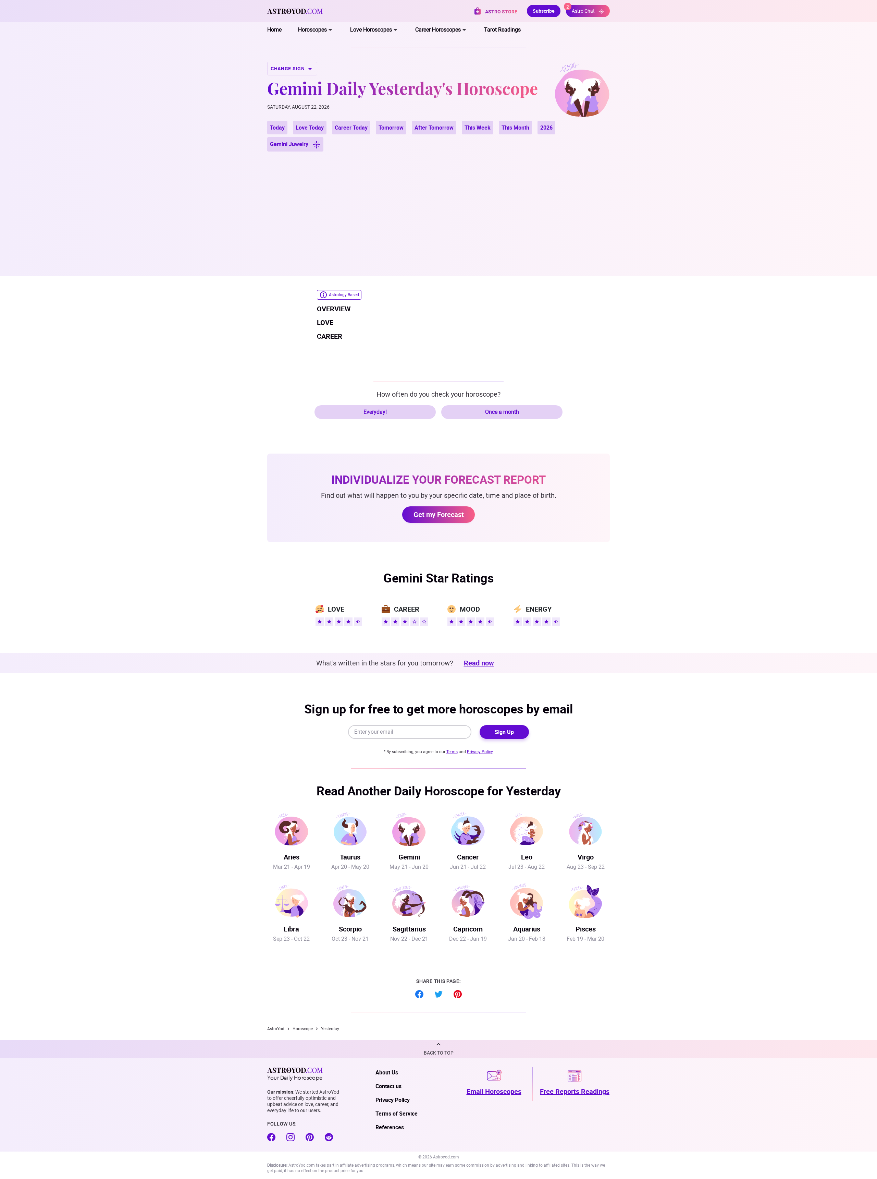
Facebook (419, 994)
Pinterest (458, 994)
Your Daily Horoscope (294, 1077)
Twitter (438, 994)
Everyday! (375, 412)
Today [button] (277, 127)
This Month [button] (515, 127)
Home (274, 29)
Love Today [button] (310, 127)
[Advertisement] (438, 206)
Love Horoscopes (371, 29)
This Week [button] (478, 127)
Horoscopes (312, 29)
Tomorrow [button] (391, 127)
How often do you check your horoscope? (438, 394)
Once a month (502, 412)
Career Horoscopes (438, 29)
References (389, 1127)
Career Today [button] (351, 127)
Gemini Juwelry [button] (290, 144)
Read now (479, 663)
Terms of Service (396, 1113)
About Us (386, 1072)
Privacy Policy (480, 751)
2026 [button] (546, 127)
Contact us (388, 1086)
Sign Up (504, 732)
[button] (438, 1049)
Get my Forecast (438, 514)
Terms (452, 751)
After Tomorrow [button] (434, 127)
